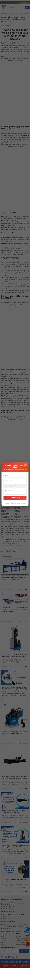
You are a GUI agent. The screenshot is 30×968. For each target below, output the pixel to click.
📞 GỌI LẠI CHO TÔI (15, 497)
